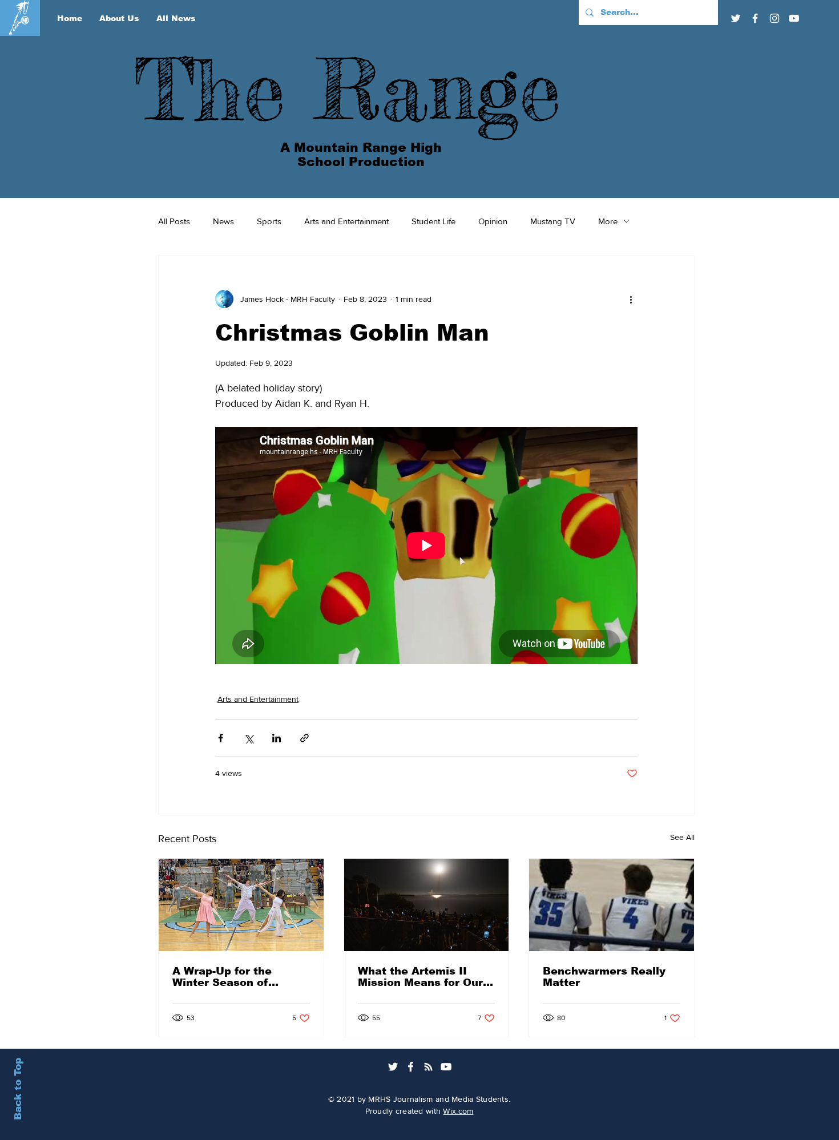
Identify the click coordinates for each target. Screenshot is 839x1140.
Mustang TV (552, 221)
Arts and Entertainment (346, 221)
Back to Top (18, 1089)
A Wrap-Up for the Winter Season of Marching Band (222, 976)
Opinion (492, 221)
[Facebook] (755, 18)
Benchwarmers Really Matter (604, 976)
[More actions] (631, 299)
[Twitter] (735, 18)
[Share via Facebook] (220, 738)
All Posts (174, 221)
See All (682, 837)
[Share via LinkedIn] (276, 738)
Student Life (433, 221)
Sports (269, 221)
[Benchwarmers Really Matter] (611, 905)
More (608, 221)
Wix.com (458, 1110)
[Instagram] (774, 18)
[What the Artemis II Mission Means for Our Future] (426, 905)
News (223, 221)
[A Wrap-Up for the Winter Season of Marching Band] (241, 905)
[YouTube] (794, 18)
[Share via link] (304, 738)
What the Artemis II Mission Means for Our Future (420, 976)
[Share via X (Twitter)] (248, 738)
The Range (347, 89)
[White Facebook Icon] (410, 1066)
